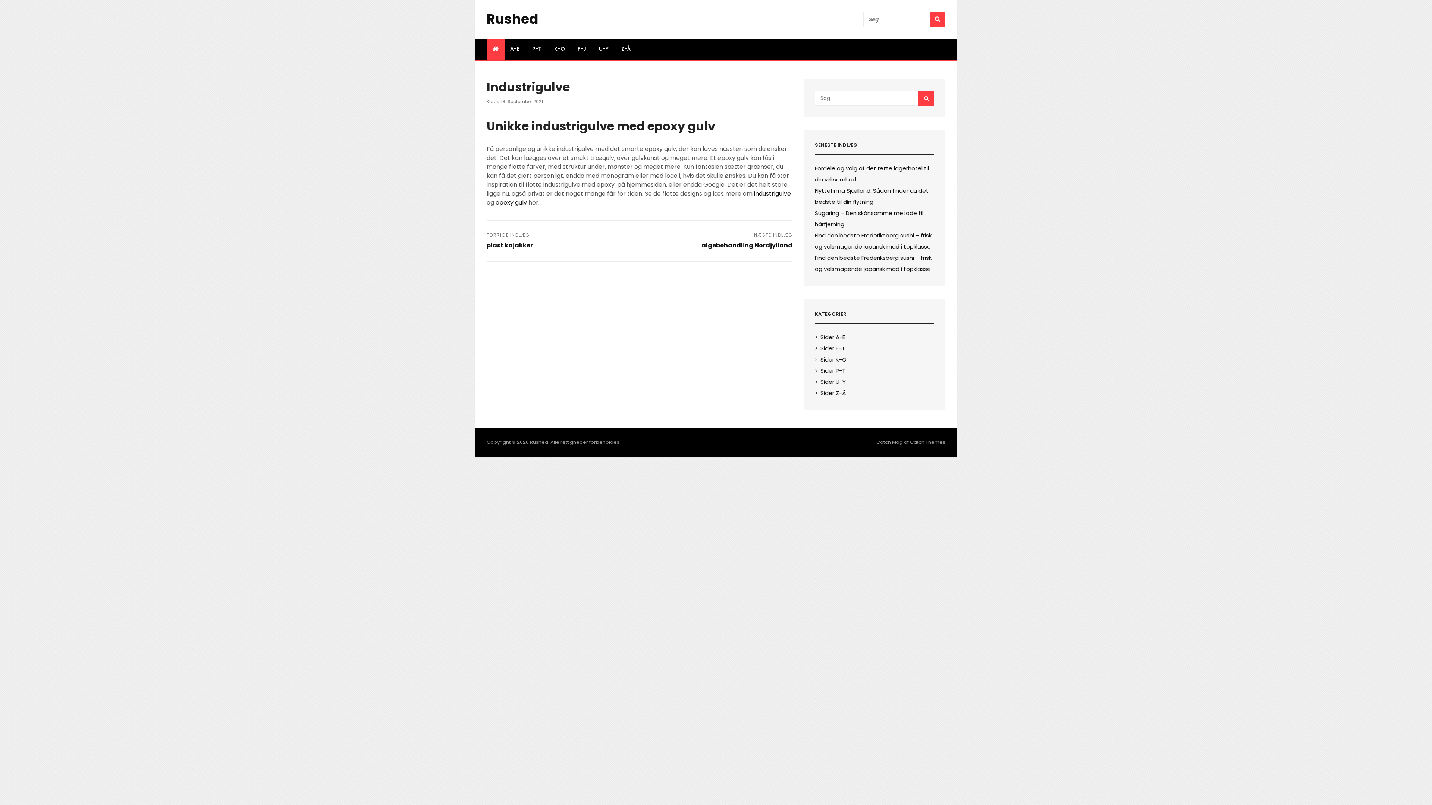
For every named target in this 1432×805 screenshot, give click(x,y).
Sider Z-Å (833, 393)
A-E (514, 49)
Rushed (512, 19)
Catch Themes (927, 442)
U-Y (604, 49)
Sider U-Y (833, 382)
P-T (536, 49)
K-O (559, 49)
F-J (582, 49)
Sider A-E (832, 337)
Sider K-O (833, 359)
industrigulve (772, 193)
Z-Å (626, 49)
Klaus (493, 101)
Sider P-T (832, 371)
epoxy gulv (511, 202)
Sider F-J (832, 348)
